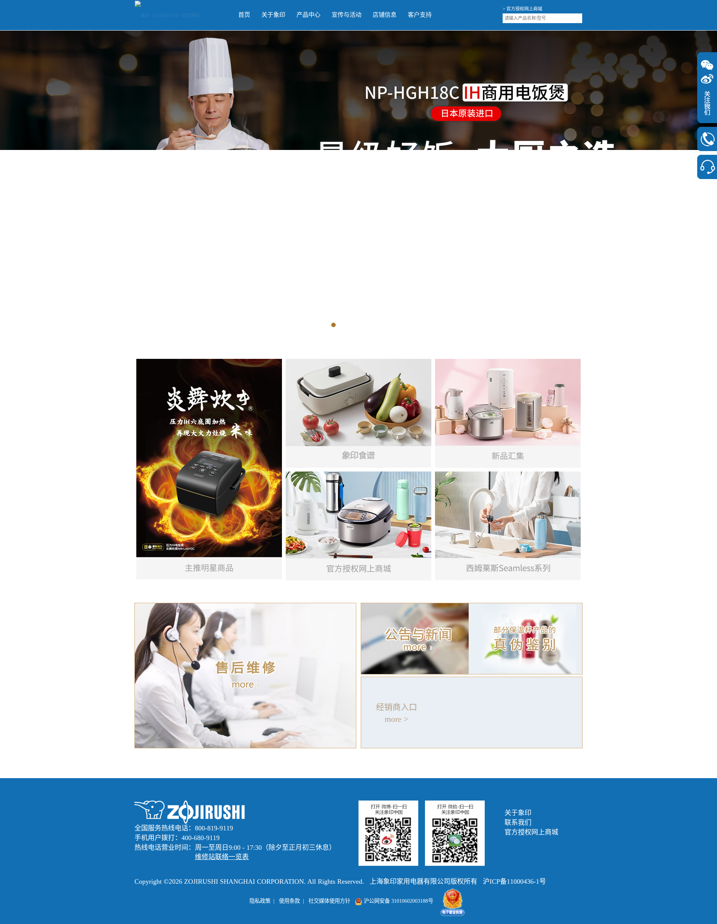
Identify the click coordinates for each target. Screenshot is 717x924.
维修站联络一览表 (222, 856)
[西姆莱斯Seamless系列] (508, 525)
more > (396, 718)
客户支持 (355, 15)
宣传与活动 (282, 15)
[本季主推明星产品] (209, 468)
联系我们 (518, 822)
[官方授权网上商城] (358, 525)
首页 (179, 15)
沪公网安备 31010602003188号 (397, 900)
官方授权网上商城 (531, 831)
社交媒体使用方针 (329, 900)
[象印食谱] (358, 412)
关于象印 (208, 15)
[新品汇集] (508, 412)
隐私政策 (259, 900)
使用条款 (289, 900)
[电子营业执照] (453, 900)
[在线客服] (707, 167)
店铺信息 (320, 15)
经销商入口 (396, 706)
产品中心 (243, 15)
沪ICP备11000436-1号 (514, 881)
